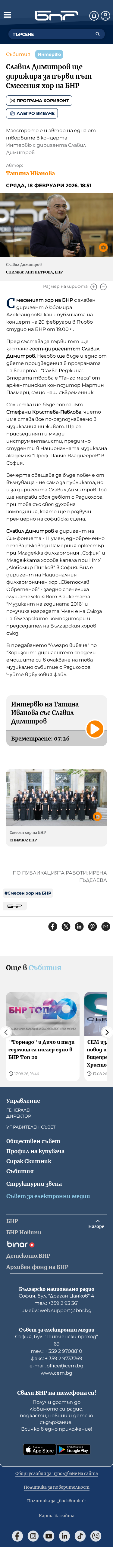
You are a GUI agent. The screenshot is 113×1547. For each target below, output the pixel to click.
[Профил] (105, 16)
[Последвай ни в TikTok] (80, 1536)
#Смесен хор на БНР (28, 893)
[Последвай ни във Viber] (96, 1536)
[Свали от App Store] (40, 1449)
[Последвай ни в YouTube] (49, 1536)
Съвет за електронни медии (48, 1196)
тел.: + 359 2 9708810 (56, 1351)
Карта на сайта (56, 1515)
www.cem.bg (56, 1373)
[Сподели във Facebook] (53, 926)
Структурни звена (34, 1183)
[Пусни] (95, 729)
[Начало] (56, 16)
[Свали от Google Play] (73, 1449)
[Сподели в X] (66, 926)
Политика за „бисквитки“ (56, 1501)
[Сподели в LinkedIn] (79, 926)
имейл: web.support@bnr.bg (56, 1310)
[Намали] (103, 286)
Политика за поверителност (56, 1487)
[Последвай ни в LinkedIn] (64, 1536)
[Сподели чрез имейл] (106, 926)
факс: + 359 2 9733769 (56, 1358)
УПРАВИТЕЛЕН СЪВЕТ (30, 1127)
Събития (18, 54)
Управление (23, 1100)
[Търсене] (97, 34)
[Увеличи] (93, 286)
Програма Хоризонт (43, 100)
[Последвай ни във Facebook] (17, 1536)
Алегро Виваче (36, 113)
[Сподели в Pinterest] (92, 926)
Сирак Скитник (28, 1161)
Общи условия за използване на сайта (56, 1473)
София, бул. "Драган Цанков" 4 (56, 1296)
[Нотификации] (94, 16)
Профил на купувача (35, 1151)
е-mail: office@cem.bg (56, 1366)
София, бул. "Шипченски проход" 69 (56, 1340)
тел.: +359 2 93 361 (56, 1303)
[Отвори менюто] (7, 14)
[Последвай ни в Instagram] (33, 1536)
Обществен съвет (33, 1141)
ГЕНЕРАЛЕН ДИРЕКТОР (19, 1113)
